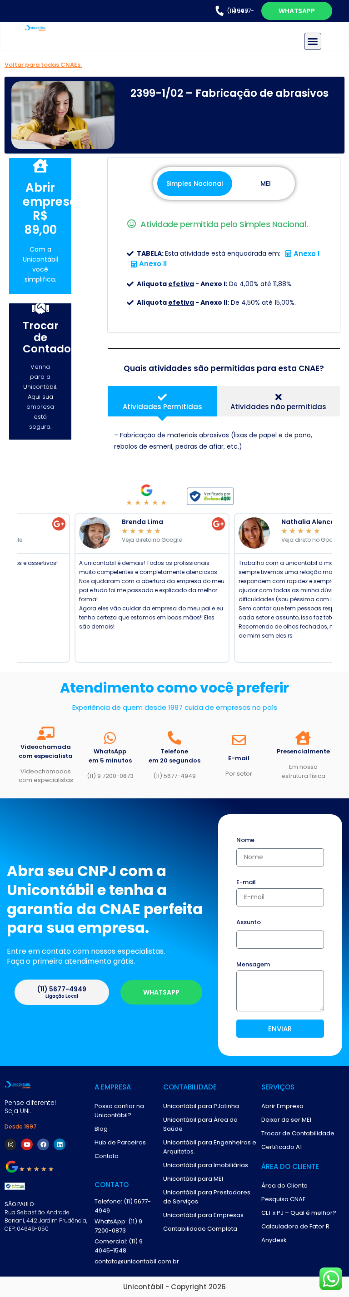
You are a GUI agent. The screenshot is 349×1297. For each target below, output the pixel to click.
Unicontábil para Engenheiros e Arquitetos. (209, 1147)
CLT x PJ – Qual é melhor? (298, 1212)
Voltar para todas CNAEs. (43, 64)
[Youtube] (27, 1144)
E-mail (246, 882)
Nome (245, 840)
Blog (101, 1128)
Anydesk (274, 1240)
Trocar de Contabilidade (297, 1133)
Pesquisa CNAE (283, 1199)
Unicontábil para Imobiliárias (205, 1165)
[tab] (162, 401)
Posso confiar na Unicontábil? (119, 1110)
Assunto (248, 922)
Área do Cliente (284, 1185)
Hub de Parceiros (120, 1142)
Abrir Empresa (282, 1106)
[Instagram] (10, 1144)
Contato (107, 1156)
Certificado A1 (281, 1147)
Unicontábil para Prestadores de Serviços (206, 1197)
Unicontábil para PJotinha (201, 1106)
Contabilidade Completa (200, 1228)
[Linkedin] (59, 1144)
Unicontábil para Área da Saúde (200, 1124)
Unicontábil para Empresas (203, 1215)
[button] (312, 41)
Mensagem (253, 965)
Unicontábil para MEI (193, 1178)
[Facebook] (43, 1144)
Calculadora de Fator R (295, 1226)
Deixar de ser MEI (286, 1119)
